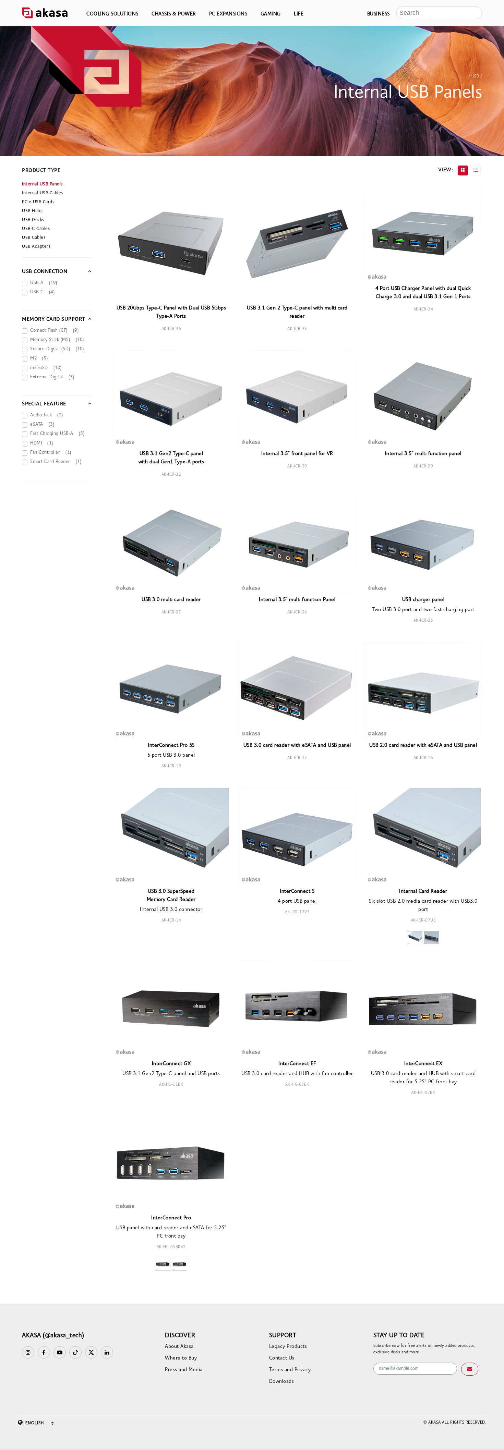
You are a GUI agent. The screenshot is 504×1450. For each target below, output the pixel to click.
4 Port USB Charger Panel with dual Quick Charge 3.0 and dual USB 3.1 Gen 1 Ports (423, 293)
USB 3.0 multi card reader (171, 599)
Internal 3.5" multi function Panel (297, 599)
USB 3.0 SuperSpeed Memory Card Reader (171, 895)
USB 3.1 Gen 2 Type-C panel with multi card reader (297, 312)
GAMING (271, 14)
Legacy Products (288, 1346)
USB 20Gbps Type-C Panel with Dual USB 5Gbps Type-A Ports (171, 312)
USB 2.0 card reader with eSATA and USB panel (423, 745)
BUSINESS (378, 14)
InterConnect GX (171, 1064)
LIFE (298, 14)
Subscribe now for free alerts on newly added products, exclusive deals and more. (424, 1349)
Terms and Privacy (290, 1370)
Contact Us (282, 1358)
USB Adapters (36, 246)
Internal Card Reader (423, 891)
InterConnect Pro (171, 1218)
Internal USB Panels (42, 184)
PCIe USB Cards (38, 202)
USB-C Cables (36, 229)
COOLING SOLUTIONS (112, 14)
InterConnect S (297, 891)
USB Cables (33, 237)
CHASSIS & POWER (174, 14)
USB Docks (33, 220)
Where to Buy (181, 1358)
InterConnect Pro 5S (171, 745)
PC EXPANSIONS (228, 14)
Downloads (281, 1381)
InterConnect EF (297, 1064)
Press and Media (184, 1370)
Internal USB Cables (42, 193)
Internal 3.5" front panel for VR (297, 453)
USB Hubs (32, 211)
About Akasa (179, 1346)
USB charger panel (423, 599)
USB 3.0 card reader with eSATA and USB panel (297, 745)
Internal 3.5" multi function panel (423, 453)
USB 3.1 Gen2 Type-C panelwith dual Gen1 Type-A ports (171, 458)
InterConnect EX (423, 1064)
